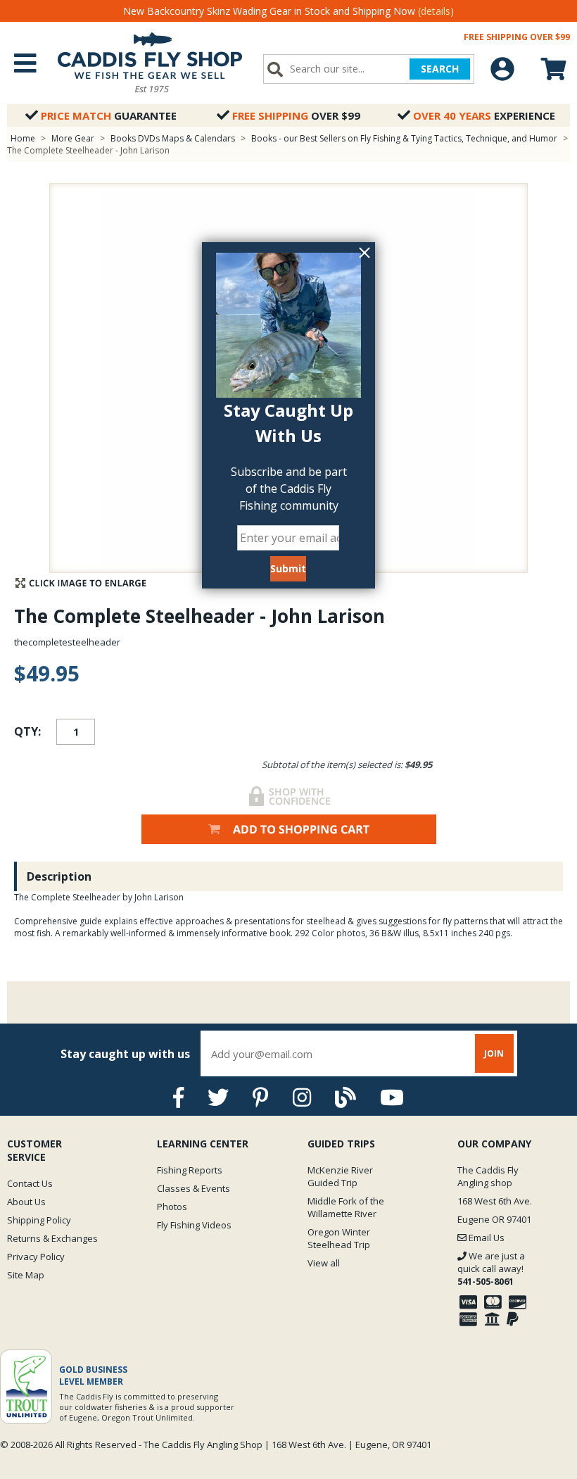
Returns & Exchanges (52, 1238)
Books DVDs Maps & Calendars (172, 138)
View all (323, 1263)
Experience (484, 115)
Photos (172, 1206)
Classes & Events (193, 1188)
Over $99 (296, 115)
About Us (26, 1201)
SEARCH (440, 68)
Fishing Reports (189, 1170)
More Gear (72, 138)
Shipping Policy (39, 1220)
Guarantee (109, 115)
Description (59, 876)
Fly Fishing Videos (194, 1225)
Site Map (25, 1275)
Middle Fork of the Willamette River (345, 1207)
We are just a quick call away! (491, 1269)
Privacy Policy (36, 1256)
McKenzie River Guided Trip (340, 1176)
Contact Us (30, 1183)
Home (23, 138)
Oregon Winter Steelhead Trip (338, 1238)
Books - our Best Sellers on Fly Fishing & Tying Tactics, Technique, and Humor (404, 138)
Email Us (486, 1237)
